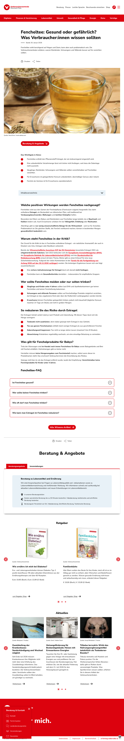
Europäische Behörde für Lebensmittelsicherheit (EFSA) (46, 255)
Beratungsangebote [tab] (17, 466)
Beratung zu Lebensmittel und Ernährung (41, 478)
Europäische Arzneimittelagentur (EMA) (85, 253)
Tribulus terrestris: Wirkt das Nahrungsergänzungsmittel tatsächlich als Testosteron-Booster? (94, 649)
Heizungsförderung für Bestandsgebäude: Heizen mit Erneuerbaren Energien (60, 648)
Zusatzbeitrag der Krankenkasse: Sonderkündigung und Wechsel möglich (27, 649)
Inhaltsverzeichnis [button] (29, 192)
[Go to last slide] (6, 559)
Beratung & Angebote (33, 143)
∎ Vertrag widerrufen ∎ (109, 739)
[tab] (58, 601)
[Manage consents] (120, 737)
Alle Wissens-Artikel (60, 427)
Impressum (76, 739)
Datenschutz (63, 739)
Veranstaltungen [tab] (36, 466)
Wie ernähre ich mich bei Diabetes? (29, 566)
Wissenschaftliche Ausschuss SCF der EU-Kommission (52, 250)
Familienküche (70, 566)
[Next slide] (118, 559)
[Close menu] (29, 709)
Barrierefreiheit (90, 739)
